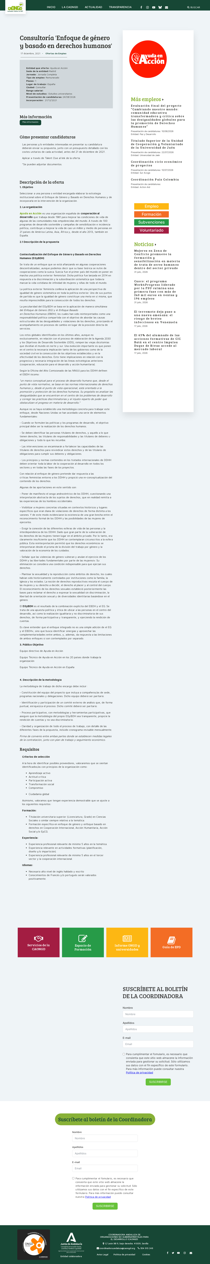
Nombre (128, 1007)
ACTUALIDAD (93, 7)
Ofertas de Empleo (55, 53)
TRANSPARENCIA (120, 7)
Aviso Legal (102, 1254)
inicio (51, 7)
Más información (30, 122)
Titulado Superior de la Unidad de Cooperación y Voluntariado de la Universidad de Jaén (157, 144)
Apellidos (128, 1022)
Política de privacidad (139, 1072)
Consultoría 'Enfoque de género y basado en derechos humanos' (66, 41)
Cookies (146, 1254)
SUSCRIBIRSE (158, 1082)
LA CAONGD (70, 7)
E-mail (127, 1037)
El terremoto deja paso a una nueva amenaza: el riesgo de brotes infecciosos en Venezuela (156, 317)
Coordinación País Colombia (155, 179)
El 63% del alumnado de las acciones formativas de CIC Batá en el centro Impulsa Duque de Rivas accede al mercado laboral (157, 342)
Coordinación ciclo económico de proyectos (156, 163)
